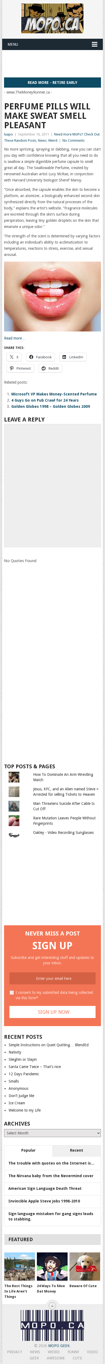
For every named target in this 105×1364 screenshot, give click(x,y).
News (42, 140)
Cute (77, 1358)
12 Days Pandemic (24, 1074)
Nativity (15, 1052)
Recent (76, 1150)
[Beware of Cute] (84, 1266)
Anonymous (18, 1088)
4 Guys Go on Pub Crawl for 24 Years (45, 400)
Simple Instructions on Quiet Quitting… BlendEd (49, 1045)
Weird (52, 140)
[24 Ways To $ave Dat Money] (52, 1266)
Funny (73, 1352)
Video (92, 1352)
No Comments (73, 140)
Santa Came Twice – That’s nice (35, 1067)
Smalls (14, 1081)
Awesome (56, 1358)
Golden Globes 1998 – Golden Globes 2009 (50, 406)
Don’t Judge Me (21, 1096)
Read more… (15, 338)
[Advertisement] (54, 63)
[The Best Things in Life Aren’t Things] (19, 1266)
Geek (34, 1358)
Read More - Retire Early (52, 82)
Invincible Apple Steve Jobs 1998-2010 (44, 1201)
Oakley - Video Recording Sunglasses (63, 832)
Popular (28, 1150)
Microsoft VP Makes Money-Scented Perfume (54, 394)
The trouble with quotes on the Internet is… (51, 1163)
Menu (13, 44)
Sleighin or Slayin (23, 1059)
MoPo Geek (59, 1346)
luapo (8, 134)
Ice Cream (17, 1103)
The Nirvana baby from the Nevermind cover (50, 1176)
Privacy (14, 1352)
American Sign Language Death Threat (45, 1188)
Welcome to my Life (25, 1110)
